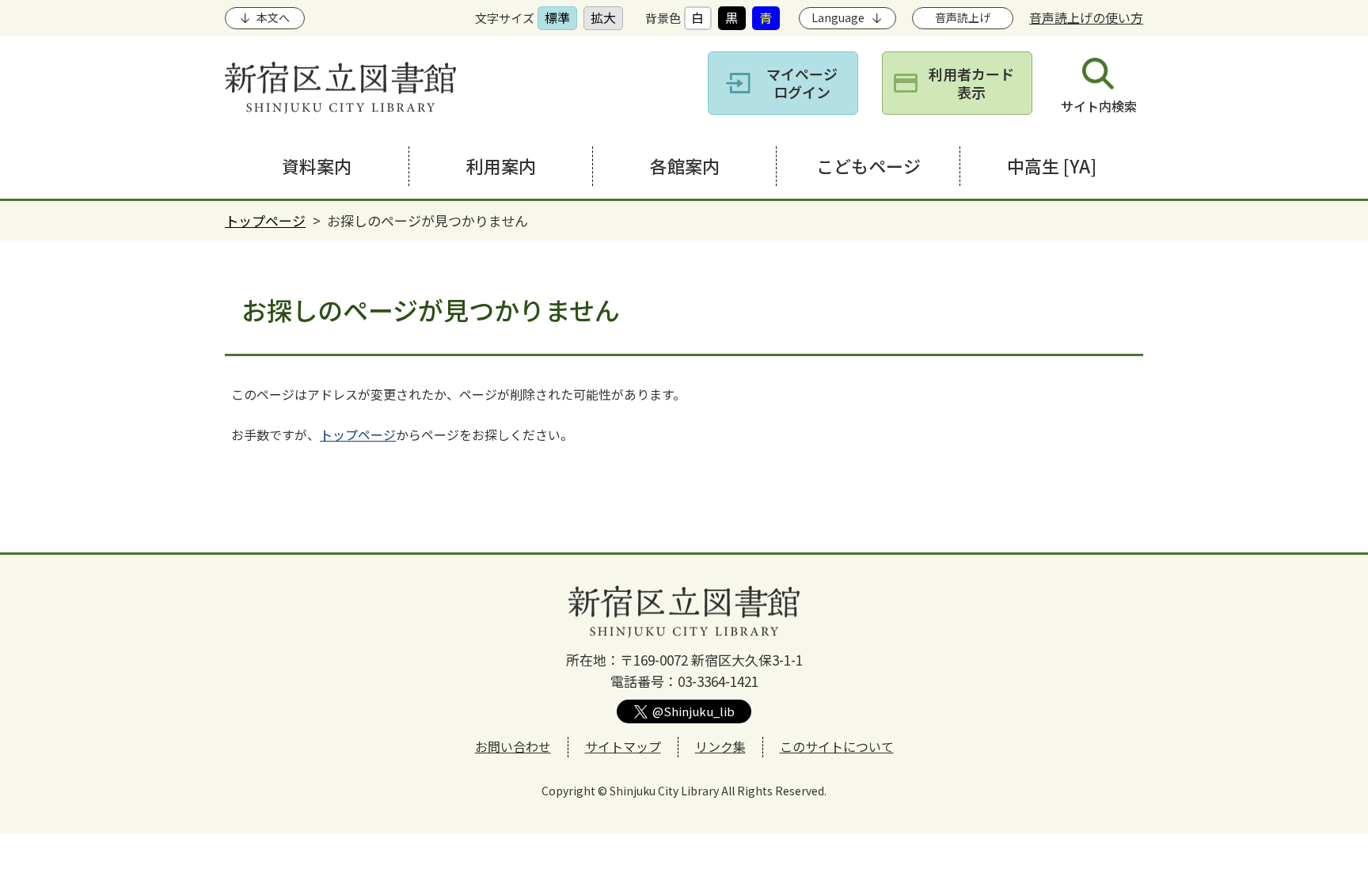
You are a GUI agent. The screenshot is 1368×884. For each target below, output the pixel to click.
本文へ (273, 17)
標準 (557, 17)
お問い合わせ (513, 746)
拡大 (603, 17)
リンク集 (720, 746)
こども (868, 165)
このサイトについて (837, 746)
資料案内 (317, 165)
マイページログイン (802, 82)
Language (837, 17)
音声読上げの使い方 (1086, 17)
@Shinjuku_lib (693, 711)
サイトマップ (623, 746)
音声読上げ (962, 17)
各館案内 (685, 165)
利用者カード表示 (971, 82)
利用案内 (501, 165)
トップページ (265, 220)
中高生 (1051, 165)
